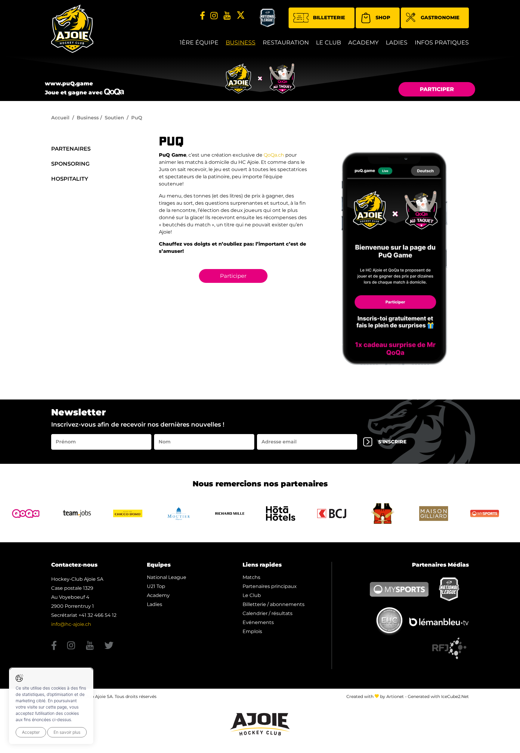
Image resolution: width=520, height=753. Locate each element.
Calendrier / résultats (267, 613)
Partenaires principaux (270, 586)
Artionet (395, 696)
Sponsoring (70, 164)
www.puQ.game (69, 83)
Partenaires (71, 148)
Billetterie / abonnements (274, 604)
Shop (383, 17)
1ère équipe (199, 42)
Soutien (114, 118)
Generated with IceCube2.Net (438, 696)
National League (166, 577)
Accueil (60, 118)
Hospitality (69, 179)
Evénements (258, 622)
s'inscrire (392, 442)
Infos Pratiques (442, 42)
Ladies (396, 42)
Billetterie (329, 17)
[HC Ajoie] (72, 29)
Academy (363, 42)
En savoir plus (67, 732)
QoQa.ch (274, 155)
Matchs (251, 577)
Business (240, 42)
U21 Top (156, 586)
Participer (437, 89)
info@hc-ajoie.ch (71, 624)
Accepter (31, 732)
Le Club (328, 42)
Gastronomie (440, 17)
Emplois (252, 631)
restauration (286, 42)
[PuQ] (394, 258)
